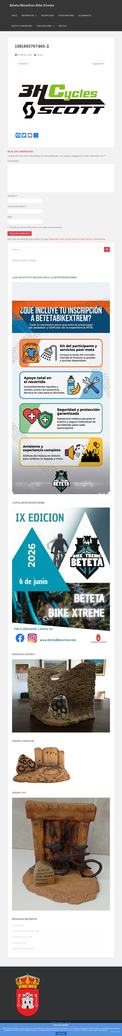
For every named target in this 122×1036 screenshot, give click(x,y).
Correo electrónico (17, 206)
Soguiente (97, 63)
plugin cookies (116, 1031)
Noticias (63, 26)
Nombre (12, 195)
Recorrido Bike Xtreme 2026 (25, 931)
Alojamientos (84, 15)
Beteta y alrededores (22, 26)
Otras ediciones (43, 26)
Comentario (13, 160)
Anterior (23, 63)
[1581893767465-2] (61, 98)
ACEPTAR (61, 1034)
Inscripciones (47, 15)
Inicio (14, 15)
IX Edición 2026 (19, 942)
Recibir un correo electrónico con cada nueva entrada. (36, 227)
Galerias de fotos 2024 (23, 948)
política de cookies (66, 1030)
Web (9, 216)
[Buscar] (107, 249)
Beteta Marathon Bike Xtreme (32, 5)
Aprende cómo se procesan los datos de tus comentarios (77, 239)
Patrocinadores (66, 15)
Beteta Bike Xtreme (24, 260)
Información (28, 15)
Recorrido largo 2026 (22, 936)
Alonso (39, 54)
